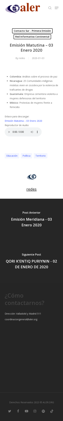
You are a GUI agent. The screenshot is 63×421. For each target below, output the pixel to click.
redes (22, 58)
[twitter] (9, 410)
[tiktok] (51, 410)
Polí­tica (26, 155)
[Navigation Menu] (56, 8)
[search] (50, 8)
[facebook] (18, 410)
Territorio (40, 155)
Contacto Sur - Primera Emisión (32, 30)
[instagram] (34, 410)
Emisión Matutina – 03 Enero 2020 (23, 120)
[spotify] (43, 410)
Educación (11, 155)
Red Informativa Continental (32, 36)
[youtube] (26, 410)
